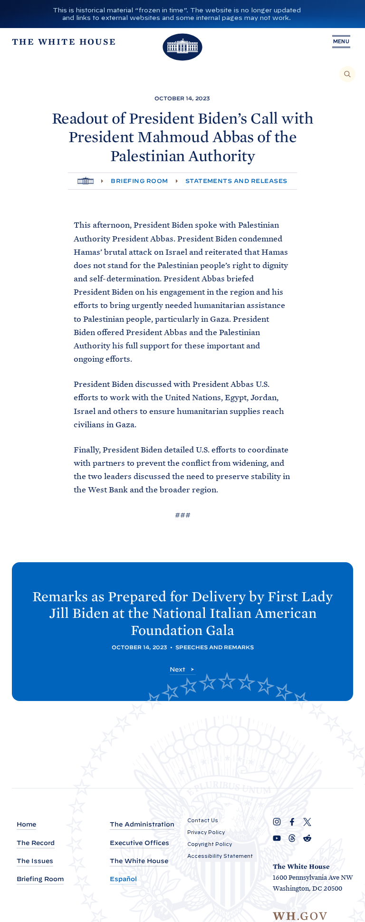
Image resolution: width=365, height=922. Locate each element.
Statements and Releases (236, 180)
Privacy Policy (206, 832)
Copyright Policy (209, 844)
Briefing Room (139, 180)
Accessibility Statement (220, 856)
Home (26, 824)
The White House (139, 860)
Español (123, 879)
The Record (36, 842)
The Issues (35, 860)
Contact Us (202, 820)
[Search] (347, 74)
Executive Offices (139, 842)
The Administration (142, 824)
